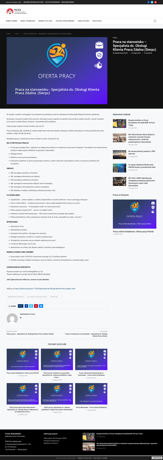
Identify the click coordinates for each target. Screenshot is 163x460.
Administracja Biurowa (15, 297)
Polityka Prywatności (52, 2)
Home (8, 34)
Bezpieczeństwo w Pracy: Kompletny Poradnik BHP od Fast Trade (141, 122)
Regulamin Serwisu (68, 2)
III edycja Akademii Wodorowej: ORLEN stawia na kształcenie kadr (142, 166)
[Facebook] (148, 2)
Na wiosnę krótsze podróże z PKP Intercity (141, 152)
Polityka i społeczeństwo (65, 21)
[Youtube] (155, 2)
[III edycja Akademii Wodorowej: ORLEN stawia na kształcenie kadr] (119, 168)
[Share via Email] (41, 306)
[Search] (155, 21)
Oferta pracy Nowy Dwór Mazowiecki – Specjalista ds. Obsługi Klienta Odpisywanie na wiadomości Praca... (22, 410)
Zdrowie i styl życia (45, 21)
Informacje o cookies (100, 458)
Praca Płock (97, 21)
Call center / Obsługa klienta (37, 297)
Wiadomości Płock (121, 53)
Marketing (54, 297)
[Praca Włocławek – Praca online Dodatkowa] (91, 394)
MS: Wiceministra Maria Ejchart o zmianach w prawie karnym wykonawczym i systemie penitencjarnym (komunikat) (141, 138)
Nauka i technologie (28, 21)
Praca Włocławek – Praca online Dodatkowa (91, 407)
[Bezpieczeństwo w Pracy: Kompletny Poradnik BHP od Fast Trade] (119, 123)
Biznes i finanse (11, 21)
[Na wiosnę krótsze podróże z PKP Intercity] (119, 154)
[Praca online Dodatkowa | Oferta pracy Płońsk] (23, 359)
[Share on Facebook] (26, 306)
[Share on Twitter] (31, 306)
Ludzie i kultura (83, 21)
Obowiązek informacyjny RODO (33, 2)
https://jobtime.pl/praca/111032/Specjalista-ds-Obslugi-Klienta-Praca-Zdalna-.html (45, 289)
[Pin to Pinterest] (36, 306)
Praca (17, 34)
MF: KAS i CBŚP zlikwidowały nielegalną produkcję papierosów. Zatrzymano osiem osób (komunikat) (141, 182)
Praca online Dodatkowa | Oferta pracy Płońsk (23, 373)
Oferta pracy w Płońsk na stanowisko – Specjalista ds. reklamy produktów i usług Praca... (57, 375)
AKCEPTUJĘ (157, 458)
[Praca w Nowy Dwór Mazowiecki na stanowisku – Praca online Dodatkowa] (91, 359)
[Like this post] (21, 306)
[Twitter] (152, 2)
